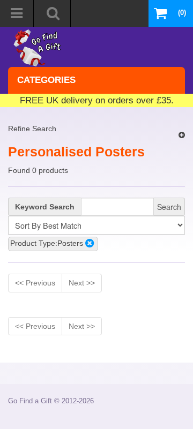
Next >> (82, 283)
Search (169, 206)
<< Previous (35, 283)
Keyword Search (45, 206)
